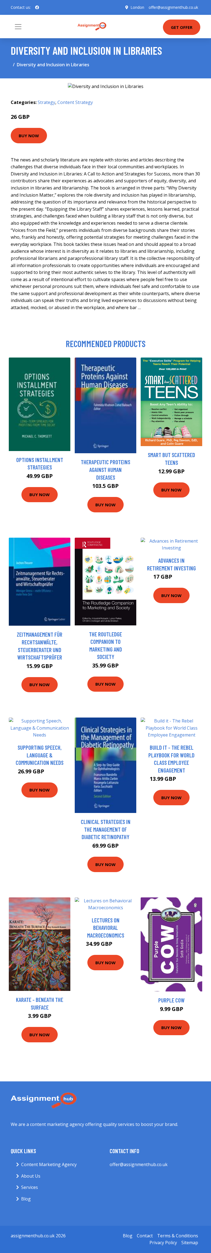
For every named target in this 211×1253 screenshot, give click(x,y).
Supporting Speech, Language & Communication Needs (39, 755)
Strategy (46, 102)
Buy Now (29, 135)
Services (29, 1187)
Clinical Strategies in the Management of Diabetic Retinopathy (106, 829)
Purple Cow (171, 1000)
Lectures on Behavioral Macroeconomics (105, 928)
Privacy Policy (163, 1243)
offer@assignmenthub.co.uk (173, 7)
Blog (26, 1199)
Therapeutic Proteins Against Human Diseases (105, 469)
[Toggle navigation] (18, 26)
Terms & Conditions (177, 1236)
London (137, 7)
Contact (145, 1236)
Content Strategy (75, 102)
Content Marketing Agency (49, 1164)
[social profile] (37, 7)
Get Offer (181, 27)
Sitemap (189, 1243)
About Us (30, 1176)
